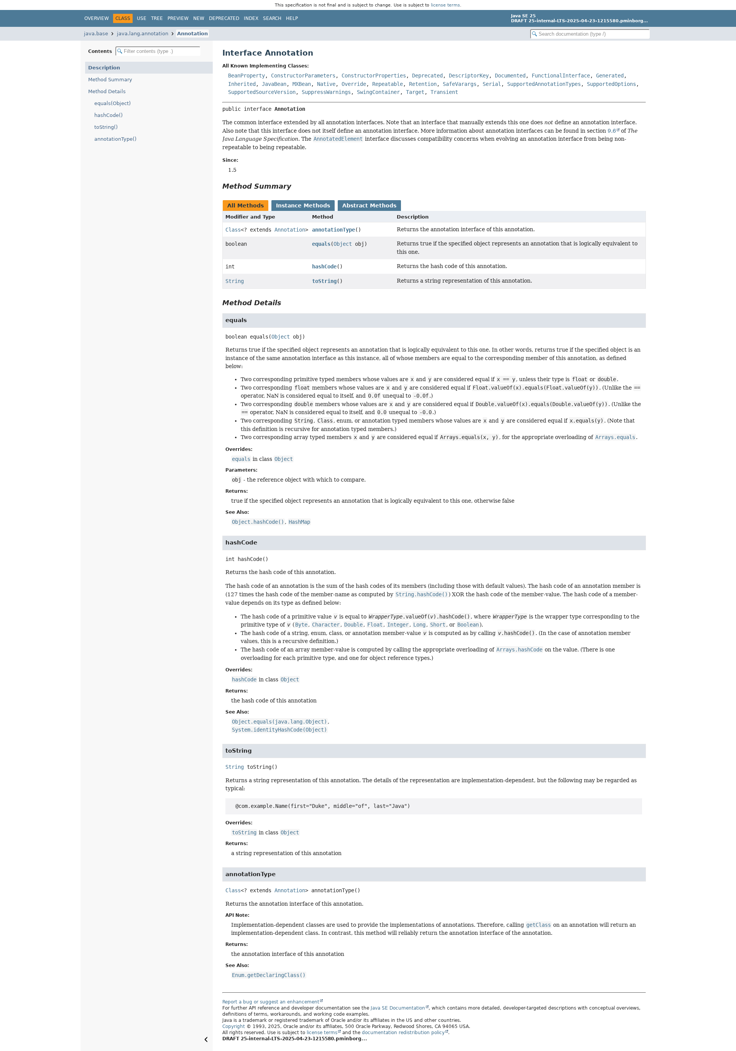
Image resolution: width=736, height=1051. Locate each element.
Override (354, 84)
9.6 (612, 131)
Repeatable (387, 84)
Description (104, 68)
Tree (157, 18)
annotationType (333, 230)
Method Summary (110, 79)
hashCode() (108, 115)
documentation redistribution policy (403, 1032)
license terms (445, 5)
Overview (96, 18)
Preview (178, 18)
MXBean (301, 84)
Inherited (242, 84)
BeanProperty (246, 75)
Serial (492, 84)
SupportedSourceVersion (262, 92)
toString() (106, 127)
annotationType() (115, 139)
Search (272, 18)
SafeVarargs (459, 84)
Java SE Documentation (398, 1008)
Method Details (107, 91)
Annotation (192, 33)
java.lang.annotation (142, 33)
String (234, 281)
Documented (510, 75)
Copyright (233, 1026)
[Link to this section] (297, 186)
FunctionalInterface (561, 75)
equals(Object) (112, 103)
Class (233, 230)
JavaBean (274, 84)
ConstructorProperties (374, 75)
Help (292, 18)
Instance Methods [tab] (303, 205)
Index (251, 18)
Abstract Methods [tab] (369, 205)
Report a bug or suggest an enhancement (270, 1002)
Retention (423, 84)
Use (141, 18)
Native (326, 84)
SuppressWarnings (326, 92)
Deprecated (224, 18)
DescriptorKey (469, 75)
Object (343, 244)
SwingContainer (378, 92)
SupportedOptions (611, 84)
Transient (444, 92)
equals (321, 244)
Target (415, 92)
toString (324, 281)
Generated (610, 75)
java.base (96, 33)
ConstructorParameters (303, 75)
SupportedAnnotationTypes (544, 84)
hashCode (324, 266)
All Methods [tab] (245, 205)
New (198, 18)
